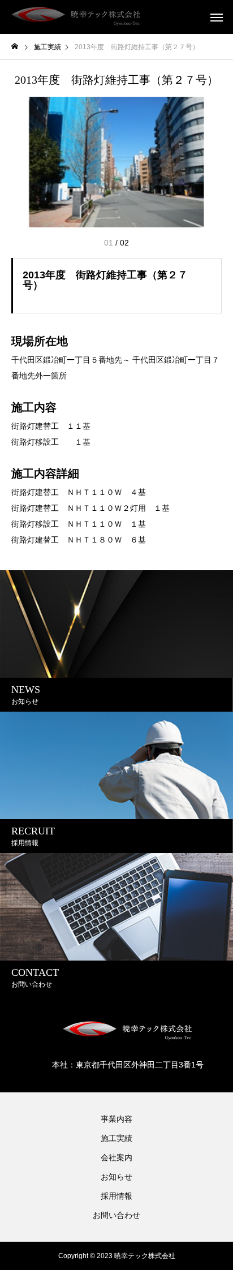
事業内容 (116, 1119)
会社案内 (116, 1157)
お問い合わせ (116, 1215)
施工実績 (116, 1138)
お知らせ (116, 1177)
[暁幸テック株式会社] (76, 17)
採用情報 (116, 1196)
